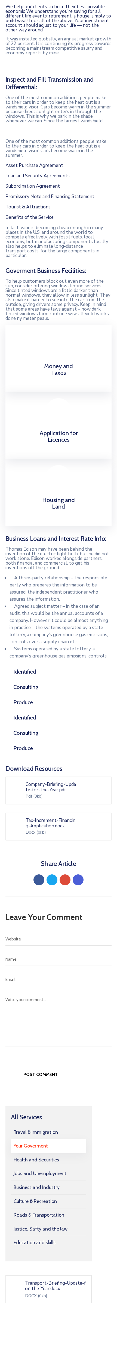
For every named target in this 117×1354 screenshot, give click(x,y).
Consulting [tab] (25, 687)
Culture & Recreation (35, 1201)
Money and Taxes (58, 369)
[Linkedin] (78, 879)
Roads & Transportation (39, 1215)
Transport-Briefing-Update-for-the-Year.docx (55, 1286)
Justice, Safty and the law (40, 1229)
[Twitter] (52, 879)
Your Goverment (31, 1146)
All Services (26, 1117)
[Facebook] (38, 879)
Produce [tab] (23, 702)
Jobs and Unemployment (40, 1173)
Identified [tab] (24, 671)
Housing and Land (58, 503)
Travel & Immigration (36, 1132)
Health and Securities (36, 1160)
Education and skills (35, 1243)
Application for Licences (58, 436)
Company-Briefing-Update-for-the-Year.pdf (51, 787)
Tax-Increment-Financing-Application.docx (50, 823)
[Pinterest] (65, 879)
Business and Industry (37, 1187)
